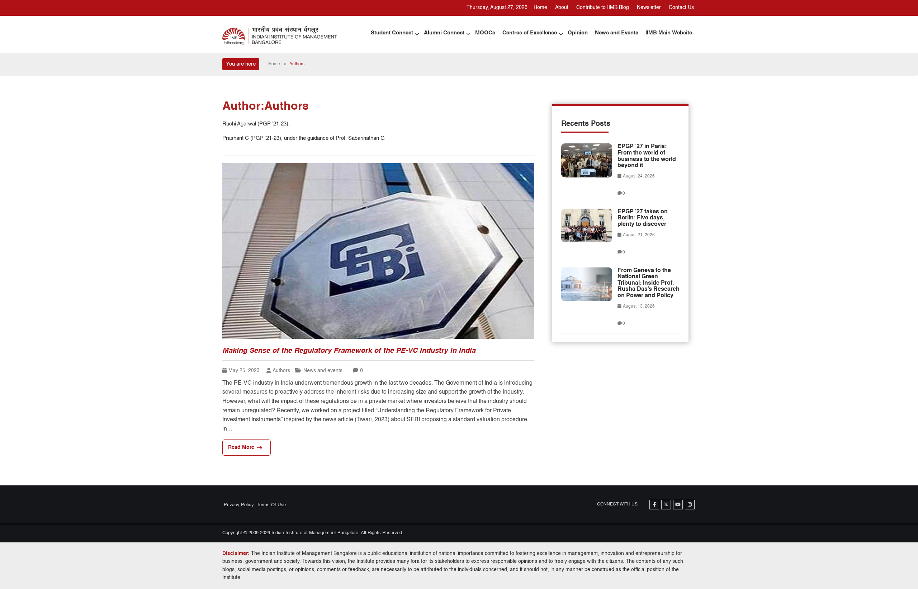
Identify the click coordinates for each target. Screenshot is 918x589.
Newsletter (649, 7)
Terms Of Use (271, 505)
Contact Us (681, 7)
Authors (281, 370)
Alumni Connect (444, 32)
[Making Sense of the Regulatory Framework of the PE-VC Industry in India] (378, 250)
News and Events (616, 32)
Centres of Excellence (529, 32)
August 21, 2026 (638, 235)
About (561, 7)
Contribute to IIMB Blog (602, 7)
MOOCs (485, 32)
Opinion (578, 32)
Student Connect (392, 32)
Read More (241, 447)
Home (540, 7)
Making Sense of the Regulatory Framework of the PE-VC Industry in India (348, 351)
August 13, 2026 (638, 306)
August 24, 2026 (638, 176)
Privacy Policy (239, 505)
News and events (322, 370)
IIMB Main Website (668, 32)
